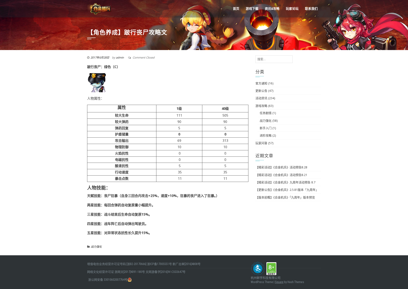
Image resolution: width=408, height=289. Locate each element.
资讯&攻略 (272, 9)
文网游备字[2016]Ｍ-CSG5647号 (166, 272)
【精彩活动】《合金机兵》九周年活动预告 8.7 (285, 182)
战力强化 (96, 247)
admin (120, 57)
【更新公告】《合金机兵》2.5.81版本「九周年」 (287, 190)
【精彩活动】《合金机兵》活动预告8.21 (281, 175)
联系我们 (311, 9)
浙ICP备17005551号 (159, 264)
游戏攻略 (261, 106)
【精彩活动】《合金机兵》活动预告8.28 (281, 167)
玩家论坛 (292, 9)
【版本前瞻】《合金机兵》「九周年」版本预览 (285, 197)
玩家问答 (261, 143)
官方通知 (261, 83)
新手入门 (266, 128)
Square (279, 282)
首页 (236, 9)
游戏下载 (252, 9)
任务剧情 (266, 113)
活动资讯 (261, 98)
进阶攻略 (266, 135)
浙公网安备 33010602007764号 (108, 279)
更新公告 (261, 91)
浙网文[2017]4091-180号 (130, 272)
